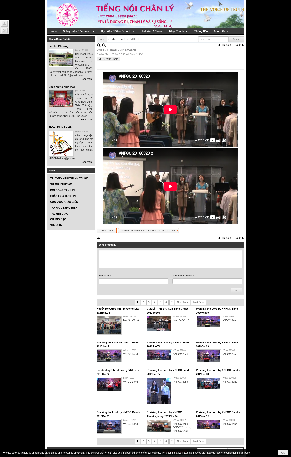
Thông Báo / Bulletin (60, 39)
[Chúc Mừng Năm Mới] (61, 98)
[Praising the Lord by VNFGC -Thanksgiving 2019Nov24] (159, 426)
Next (237, 45)
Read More (87, 79)
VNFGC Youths (181, 427)
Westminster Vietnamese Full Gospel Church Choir (147, 230)
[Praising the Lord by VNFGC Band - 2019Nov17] (208, 424)
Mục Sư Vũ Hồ (131, 320)
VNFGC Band (230, 320)
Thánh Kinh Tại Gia (60, 127)
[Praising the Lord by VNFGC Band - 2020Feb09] (208, 321)
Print (99, 238)
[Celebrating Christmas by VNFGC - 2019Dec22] (109, 384)
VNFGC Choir (106, 230)
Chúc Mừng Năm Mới (62, 86)
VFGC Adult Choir (108, 59)
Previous (226, 45)
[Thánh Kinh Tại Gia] (61, 143)
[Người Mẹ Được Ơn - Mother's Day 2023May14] (109, 325)
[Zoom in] (99, 45)
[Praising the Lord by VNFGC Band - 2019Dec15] (159, 391)
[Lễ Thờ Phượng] (61, 58)
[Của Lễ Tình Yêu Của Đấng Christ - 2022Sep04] (159, 323)
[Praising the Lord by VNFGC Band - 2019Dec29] (208, 356)
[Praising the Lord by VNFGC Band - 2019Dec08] (208, 383)
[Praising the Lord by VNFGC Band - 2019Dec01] (109, 426)
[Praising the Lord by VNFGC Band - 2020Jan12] (109, 356)
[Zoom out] (104, 45)
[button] (79, 31)
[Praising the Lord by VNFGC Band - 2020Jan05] (159, 355)
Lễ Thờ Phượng (58, 46)
